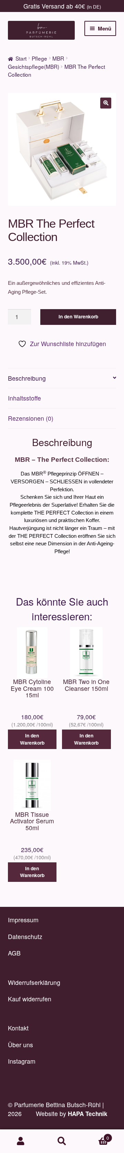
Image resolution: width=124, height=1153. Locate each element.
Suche (62, 1141)
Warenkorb (96, 1135)
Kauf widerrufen (29, 998)
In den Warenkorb (78, 316)
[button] (105, 103)
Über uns (20, 1044)
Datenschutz (25, 936)
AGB (14, 953)
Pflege (39, 58)
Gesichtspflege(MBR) (33, 66)
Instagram (21, 1061)
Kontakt (18, 1028)
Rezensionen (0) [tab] (30, 418)
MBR (58, 58)
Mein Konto (20, 1141)
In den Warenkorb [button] (32, 739)
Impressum (23, 919)
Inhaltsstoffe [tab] (24, 398)
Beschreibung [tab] (27, 378)
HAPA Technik (87, 1114)
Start (21, 58)
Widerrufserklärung (34, 982)
